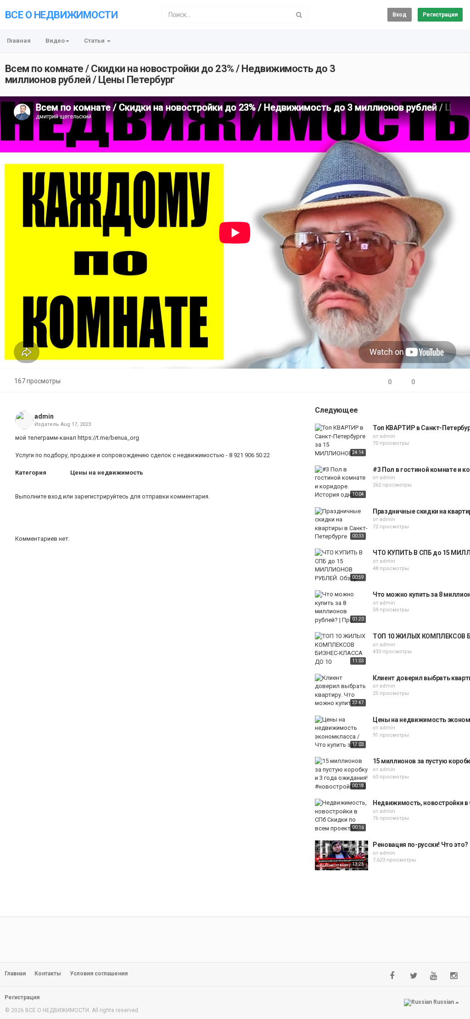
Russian (443, 1002)
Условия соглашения (99, 973)
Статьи (95, 40)
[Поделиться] (432, 382)
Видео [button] (55, 40)
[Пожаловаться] (454, 382)
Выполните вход (38, 496)
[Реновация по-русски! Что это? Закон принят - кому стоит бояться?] (341, 855)
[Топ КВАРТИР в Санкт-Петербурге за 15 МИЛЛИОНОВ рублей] (341, 441)
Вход (399, 14)
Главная (19, 40)
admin (44, 416)
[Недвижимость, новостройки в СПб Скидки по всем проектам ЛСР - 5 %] (341, 816)
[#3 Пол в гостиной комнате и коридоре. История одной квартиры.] (341, 482)
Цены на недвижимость (106, 472)
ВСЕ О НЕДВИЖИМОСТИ (61, 15)
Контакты (47, 973)
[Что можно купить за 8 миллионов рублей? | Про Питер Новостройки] (341, 607)
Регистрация (440, 14)
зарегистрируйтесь (101, 496)
